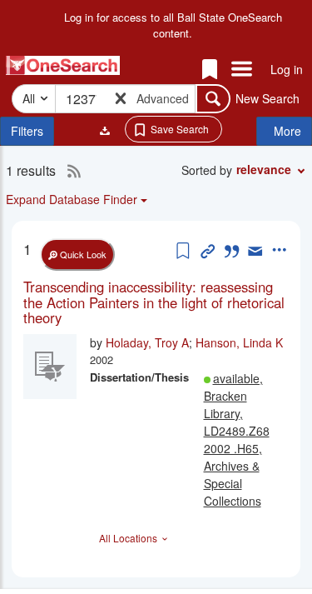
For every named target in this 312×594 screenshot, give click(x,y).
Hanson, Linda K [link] (239, 342)
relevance (263, 169)
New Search (267, 98)
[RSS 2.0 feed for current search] (70, 171)
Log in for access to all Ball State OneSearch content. (173, 25)
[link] (156, 302)
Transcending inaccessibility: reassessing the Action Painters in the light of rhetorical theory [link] (154, 302)
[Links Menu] (241, 70)
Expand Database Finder (71, 199)
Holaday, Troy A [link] (147, 342)
